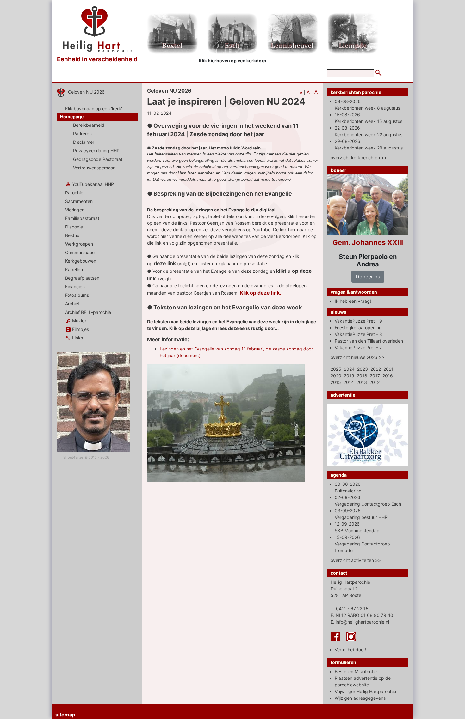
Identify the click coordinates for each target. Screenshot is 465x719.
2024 (349, 369)
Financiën (75, 286)
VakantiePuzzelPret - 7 (358, 347)
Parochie (74, 192)
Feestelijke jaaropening (358, 327)
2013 (361, 382)
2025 (336, 369)
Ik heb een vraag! (353, 301)
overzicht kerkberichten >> (359, 157)
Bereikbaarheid (88, 125)
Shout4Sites (73, 457)
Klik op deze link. (260, 292)
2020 (336, 375)
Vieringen (74, 209)
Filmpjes (80, 329)
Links (77, 337)
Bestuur (73, 235)
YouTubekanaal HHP (92, 184)
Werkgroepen (79, 244)
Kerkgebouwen (80, 261)
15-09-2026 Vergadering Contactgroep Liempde (362, 543)
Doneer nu (368, 276)
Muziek (79, 320)
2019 (349, 375)
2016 (387, 375)
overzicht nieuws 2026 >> (357, 357)
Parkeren (82, 133)
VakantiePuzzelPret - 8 (358, 334)
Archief (72, 303)
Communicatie (80, 252)
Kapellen (74, 269)
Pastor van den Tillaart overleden (369, 341)
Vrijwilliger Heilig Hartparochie (365, 691)
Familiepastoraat (82, 218)
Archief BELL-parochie (88, 312)
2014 (349, 382)
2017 (375, 375)
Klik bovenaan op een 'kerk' (93, 108)
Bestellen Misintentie (356, 671)
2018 (362, 375)
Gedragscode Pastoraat (97, 159)
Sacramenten (79, 201)
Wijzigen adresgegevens (360, 698)
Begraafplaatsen (82, 278)
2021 (388, 369)
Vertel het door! (350, 649)
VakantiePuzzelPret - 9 (358, 321)
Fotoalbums (77, 295)
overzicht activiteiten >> (356, 560)
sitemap (65, 714)
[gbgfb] (176, 263)
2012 (374, 382)
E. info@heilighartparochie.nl (360, 622)
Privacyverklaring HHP (96, 150)
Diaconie (74, 226)
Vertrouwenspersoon (94, 167)
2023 (362, 369)
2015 (336, 382)
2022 (375, 369)
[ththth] (275, 271)
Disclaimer (83, 142)
